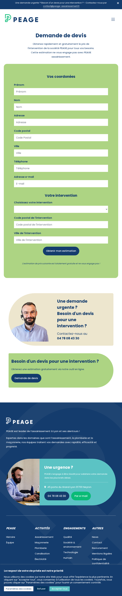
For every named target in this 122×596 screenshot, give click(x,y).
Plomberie (41, 548)
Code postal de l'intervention (33, 218)
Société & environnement (72, 544)
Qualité (67, 537)
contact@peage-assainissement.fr (61, 6)
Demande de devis (26, 378)
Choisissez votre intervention (33, 202)
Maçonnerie (42, 542)
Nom (17, 100)
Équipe (10, 542)
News (95, 537)
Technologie (70, 552)
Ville (16, 146)
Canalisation (42, 553)
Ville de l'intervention (27, 233)
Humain (67, 557)
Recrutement (100, 548)
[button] (117, 3)
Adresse (19, 115)
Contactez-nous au (72, 336)
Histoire (10, 537)
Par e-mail (81, 496)
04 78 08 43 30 (57, 496)
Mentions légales (102, 553)
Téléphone (21, 161)
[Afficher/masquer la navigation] (113, 19)
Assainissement (44, 537)
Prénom (19, 85)
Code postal (22, 131)
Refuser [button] (41, 588)
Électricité (40, 559)
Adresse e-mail (24, 177)
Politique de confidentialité (100, 561)
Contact (97, 542)
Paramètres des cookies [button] (18, 588)
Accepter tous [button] (60, 588)
